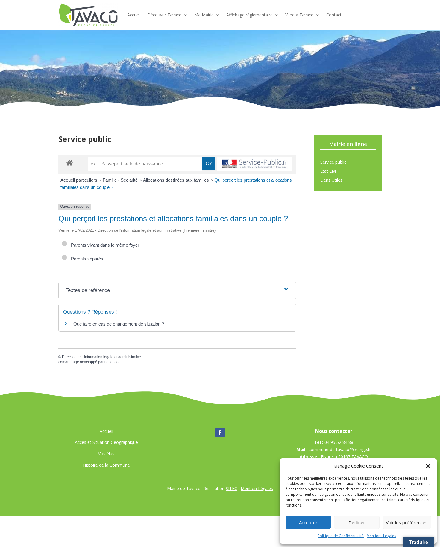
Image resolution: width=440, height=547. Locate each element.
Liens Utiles (331, 180)
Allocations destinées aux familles (176, 180)
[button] (428, 466)
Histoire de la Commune (106, 465)
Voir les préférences (407, 522)
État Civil (328, 171)
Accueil (134, 15)
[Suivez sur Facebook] (220, 432)
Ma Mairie (204, 15)
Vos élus (106, 453)
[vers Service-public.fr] (254, 164)
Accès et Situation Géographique (106, 442)
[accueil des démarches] (69, 162)
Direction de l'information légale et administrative (101, 357)
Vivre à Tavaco (299, 15)
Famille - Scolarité (121, 180)
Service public (333, 162)
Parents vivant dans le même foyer (104, 245)
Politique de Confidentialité (341, 535)
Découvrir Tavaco (164, 15)
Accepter (308, 522)
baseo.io (111, 362)
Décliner (356, 522)
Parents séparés (86, 258)
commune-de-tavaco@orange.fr (340, 449)
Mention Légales (257, 488)
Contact (334, 15)
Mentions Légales (381, 535)
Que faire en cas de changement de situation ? (118, 323)
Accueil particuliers (79, 180)
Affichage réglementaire (249, 15)
